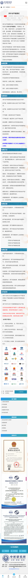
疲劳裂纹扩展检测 (9, 391)
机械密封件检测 (5, 409)
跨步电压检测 (5, 412)
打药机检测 (4, 404)
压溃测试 (7, 393)
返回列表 (21, 391)
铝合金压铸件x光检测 (6, 419)
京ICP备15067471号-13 (14, 569)
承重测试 (4, 428)
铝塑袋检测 (4, 422)
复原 (20, 19)
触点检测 (4, 425)
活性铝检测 (4, 430)
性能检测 (13, 7)
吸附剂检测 (4, 407)
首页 (4, 7)
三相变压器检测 (5, 401)
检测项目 (8, 7)
